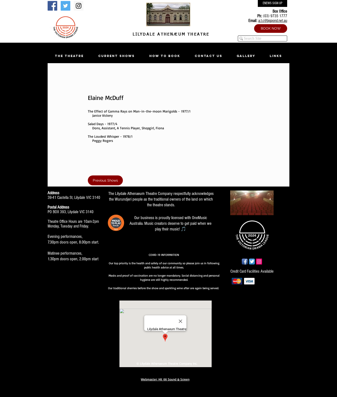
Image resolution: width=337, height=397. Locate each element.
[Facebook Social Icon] (52, 6)
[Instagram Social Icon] (78, 6)
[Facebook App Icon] (245, 262)
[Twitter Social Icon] (65, 6)
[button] (69, 56)
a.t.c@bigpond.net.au (272, 20)
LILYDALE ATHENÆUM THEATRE (170, 35)
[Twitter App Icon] (252, 262)
